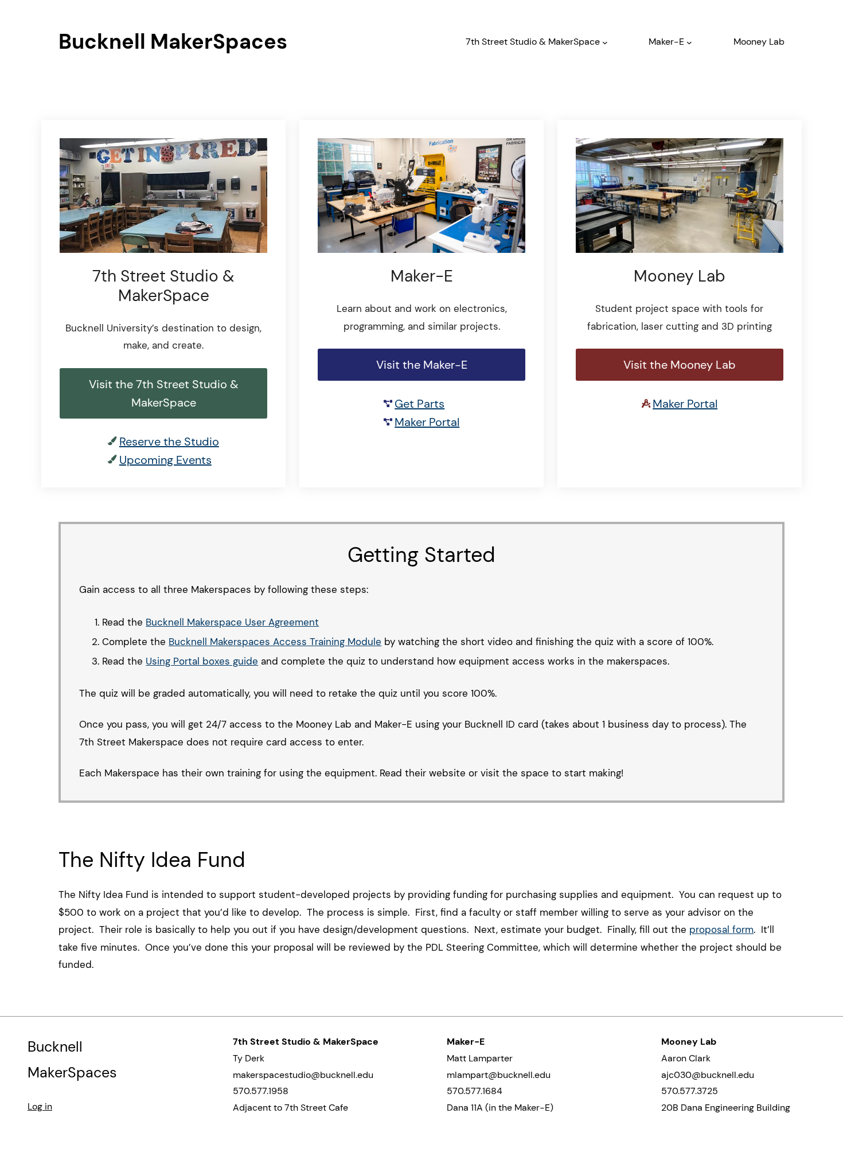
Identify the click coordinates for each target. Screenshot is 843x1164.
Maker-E (666, 42)
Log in (40, 1106)
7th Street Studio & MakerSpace (533, 42)
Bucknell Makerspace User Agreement (232, 622)
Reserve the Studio (169, 441)
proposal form (721, 929)
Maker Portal (427, 422)
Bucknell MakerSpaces (172, 41)
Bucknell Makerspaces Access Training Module (275, 641)
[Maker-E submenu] (689, 42)
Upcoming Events (165, 459)
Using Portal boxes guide (202, 661)
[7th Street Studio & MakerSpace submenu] (605, 42)
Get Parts (419, 403)
